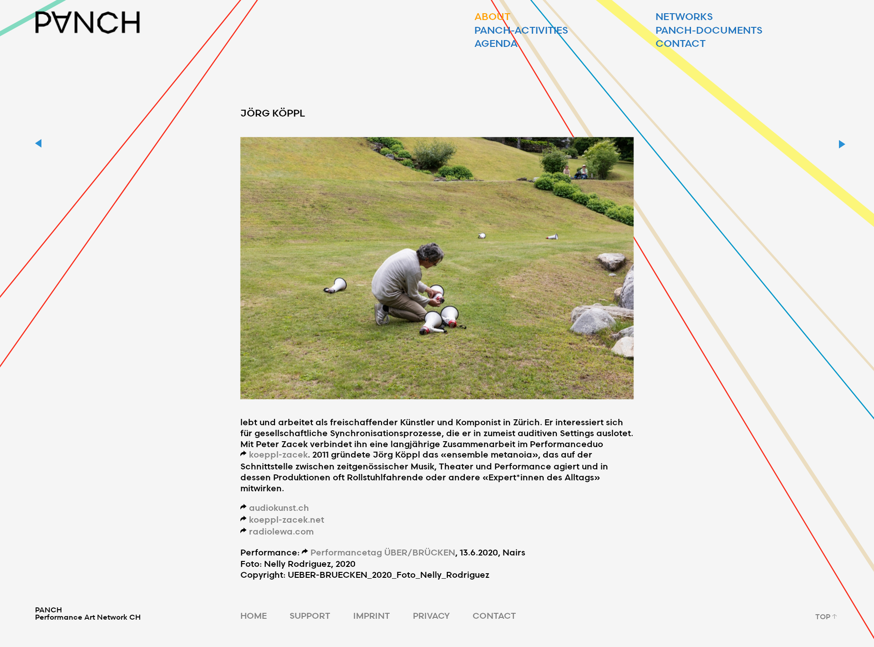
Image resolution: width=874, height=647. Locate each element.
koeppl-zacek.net (286, 519)
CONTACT (494, 615)
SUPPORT (310, 615)
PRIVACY (431, 615)
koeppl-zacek (278, 454)
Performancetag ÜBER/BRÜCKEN (382, 552)
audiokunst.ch (279, 507)
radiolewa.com (281, 531)
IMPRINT (371, 615)
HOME (253, 615)
